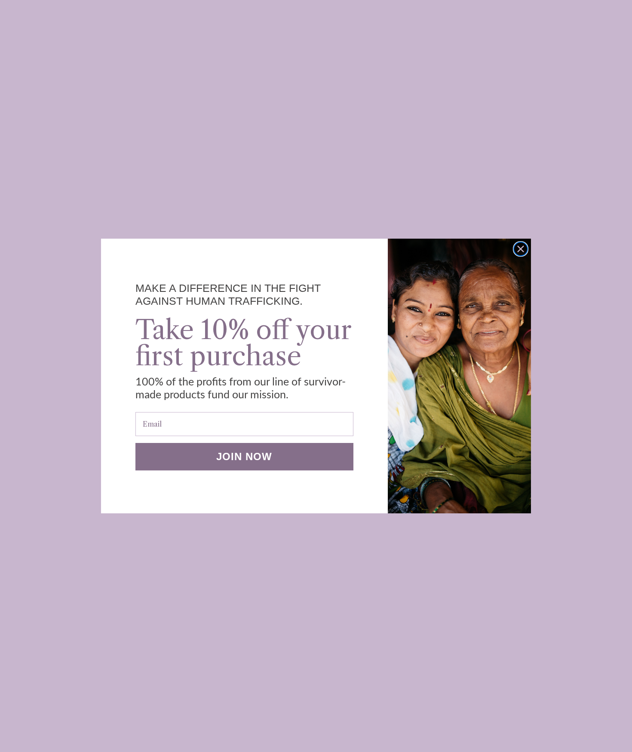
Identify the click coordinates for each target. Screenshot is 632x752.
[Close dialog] (521, 249)
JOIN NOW (244, 456)
